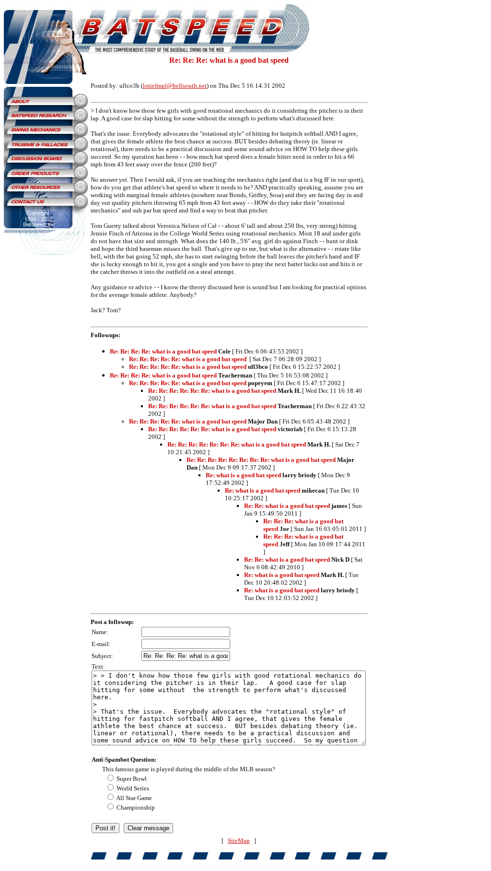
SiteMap (239, 840)
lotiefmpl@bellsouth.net (175, 85)
